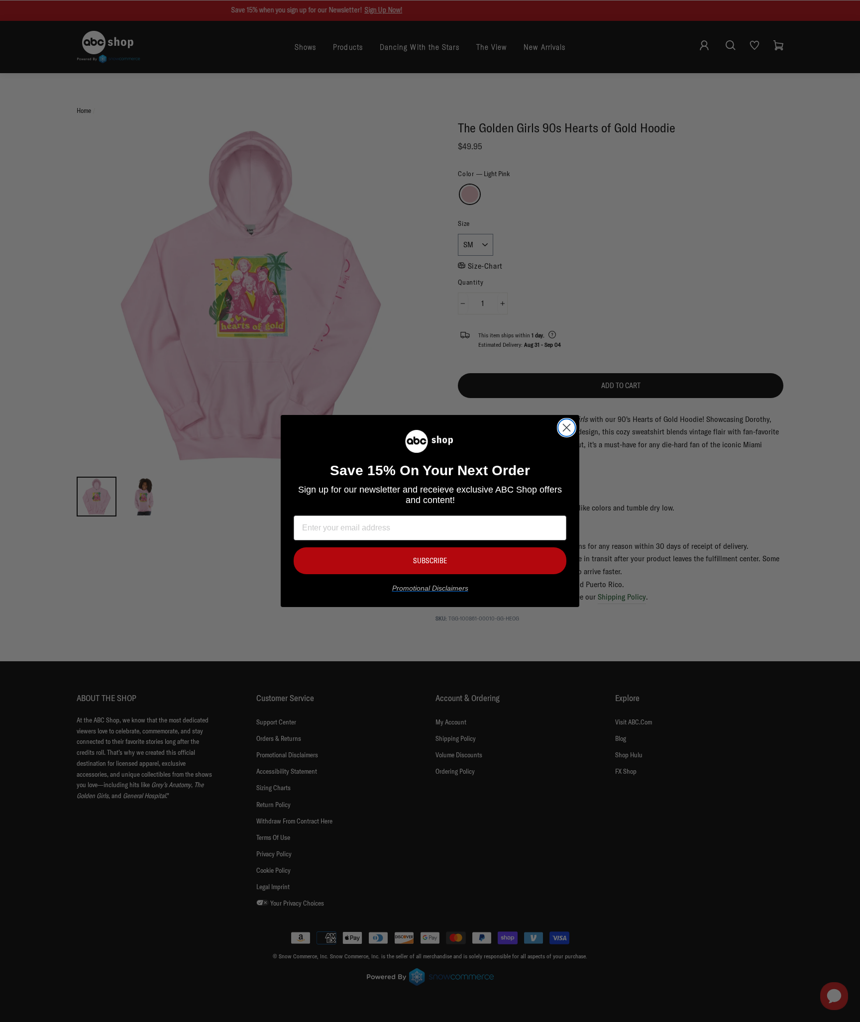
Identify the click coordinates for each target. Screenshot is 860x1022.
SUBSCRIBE (430, 560)
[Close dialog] (566, 427)
